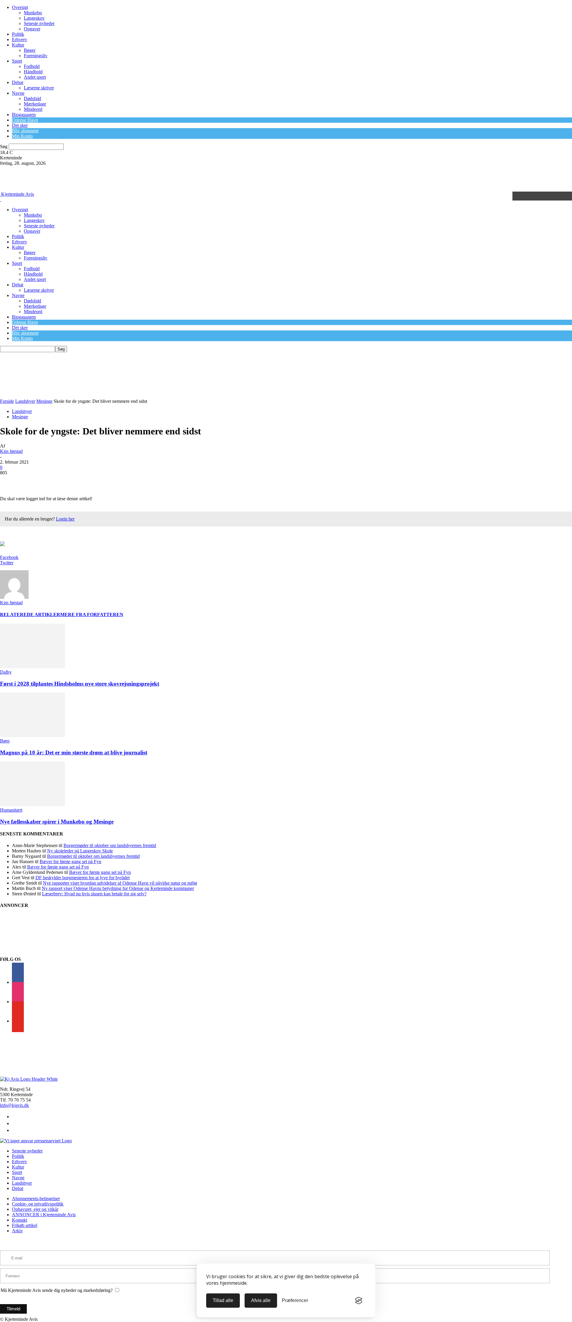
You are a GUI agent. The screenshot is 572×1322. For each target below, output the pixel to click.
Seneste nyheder (39, 23)
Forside (7, 401)
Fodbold (32, 66)
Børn (5, 740)
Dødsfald (32, 98)
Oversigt (20, 7)
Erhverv (19, 39)
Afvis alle (261, 1300)
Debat (17, 82)
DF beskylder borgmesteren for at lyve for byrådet (82, 877)
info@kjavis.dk (14, 1105)
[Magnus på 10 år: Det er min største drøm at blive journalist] (32, 735)
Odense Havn (25, 119)
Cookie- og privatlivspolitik (37, 1203)
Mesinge (44, 401)
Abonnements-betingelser (36, 1198)
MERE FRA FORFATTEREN (91, 614)
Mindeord (33, 109)
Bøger (29, 50)
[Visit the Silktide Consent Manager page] (359, 1300)
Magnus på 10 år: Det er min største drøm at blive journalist (73, 752)
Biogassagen (24, 114)
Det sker (20, 125)
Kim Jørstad (11, 451)
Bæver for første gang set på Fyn (70, 861)
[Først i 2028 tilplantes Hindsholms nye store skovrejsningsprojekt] (32, 666)
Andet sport (35, 77)
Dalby (6, 672)
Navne (18, 93)
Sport (17, 60)
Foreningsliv (35, 55)
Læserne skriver (39, 87)
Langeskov (34, 18)
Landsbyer (25, 401)
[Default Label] (18, 1020)
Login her (65, 518)
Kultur (18, 44)
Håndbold (33, 71)
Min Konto (22, 136)
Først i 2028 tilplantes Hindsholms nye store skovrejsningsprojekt (79, 684)
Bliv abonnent (25, 130)
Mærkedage (35, 103)
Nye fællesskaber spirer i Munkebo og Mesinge (57, 821)
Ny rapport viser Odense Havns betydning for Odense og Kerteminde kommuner (118, 888)
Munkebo (33, 12)
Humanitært (11, 810)
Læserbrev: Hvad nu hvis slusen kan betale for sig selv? (94, 893)
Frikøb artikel (24, 1225)
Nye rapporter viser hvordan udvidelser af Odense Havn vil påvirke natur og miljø (120, 883)
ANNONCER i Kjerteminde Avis (44, 1214)
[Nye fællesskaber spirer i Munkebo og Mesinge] (32, 804)
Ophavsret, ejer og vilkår (35, 1209)
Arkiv (17, 1230)
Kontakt (19, 1219)
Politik (18, 34)
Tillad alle (223, 1300)
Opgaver (32, 28)
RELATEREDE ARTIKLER (30, 614)
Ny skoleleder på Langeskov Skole (80, 850)
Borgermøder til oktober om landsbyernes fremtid (109, 845)
